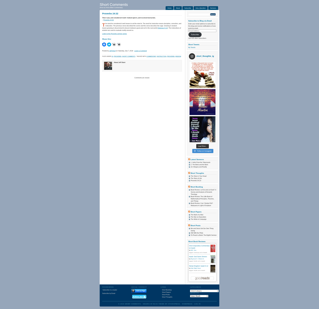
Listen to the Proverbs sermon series (114, 34)
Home (169, 8)
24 (112, 56)
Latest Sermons (197, 159)
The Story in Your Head (198, 176)
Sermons (213, 8)
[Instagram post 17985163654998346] (202, 102)
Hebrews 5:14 (162, 28)
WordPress (187, 304)
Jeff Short (112, 51)
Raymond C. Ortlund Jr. (197, 259)
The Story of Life (196, 178)
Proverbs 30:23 (196, 180)
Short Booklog (197, 187)
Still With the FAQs (197, 233)
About (178, 8)
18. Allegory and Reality (199, 167)
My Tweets (191, 47)
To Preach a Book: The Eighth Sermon (204, 235)
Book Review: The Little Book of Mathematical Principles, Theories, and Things (202, 199)
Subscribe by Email (108, 293)
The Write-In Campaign (198, 219)
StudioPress (174, 304)
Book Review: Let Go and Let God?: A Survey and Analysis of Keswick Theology (203, 192)
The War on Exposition (198, 217)
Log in (197, 304)
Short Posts (195, 225)
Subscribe (187, 8)
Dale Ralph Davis (196, 268)
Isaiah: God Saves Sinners (198, 257)
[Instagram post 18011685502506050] (202, 129)
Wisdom (178, 56)
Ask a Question (201, 8)
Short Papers (196, 212)
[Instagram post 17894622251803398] (202, 75)
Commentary (151, 56)
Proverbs (117, 56)
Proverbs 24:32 (108, 20)
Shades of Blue (150, 304)
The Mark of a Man (197, 215)
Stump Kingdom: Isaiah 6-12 (198, 266)
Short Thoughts (197, 173)
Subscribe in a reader (109, 290)
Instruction (161, 56)
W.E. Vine (193, 250)
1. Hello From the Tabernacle (200, 162)
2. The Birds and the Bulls (199, 165)
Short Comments (114, 4)
